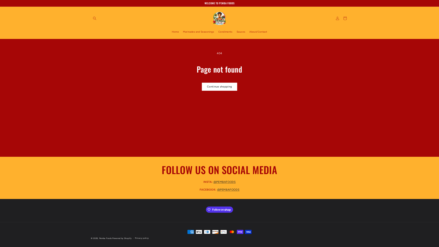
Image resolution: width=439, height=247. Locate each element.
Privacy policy (142, 238)
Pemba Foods (105, 238)
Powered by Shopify (122, 238)
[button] (94, 18)
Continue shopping (219, 86)
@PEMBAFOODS (224, 182)
